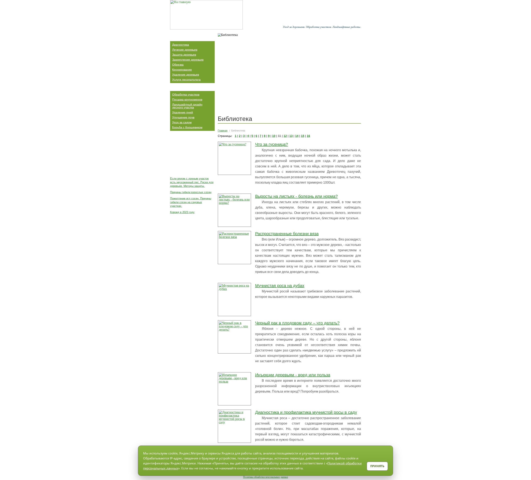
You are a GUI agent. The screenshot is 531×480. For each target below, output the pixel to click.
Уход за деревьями (187, 37)
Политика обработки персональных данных (265, 477)
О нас (284, 22)
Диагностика (180, 44)
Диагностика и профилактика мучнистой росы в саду (306, 412)
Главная (223, 130)
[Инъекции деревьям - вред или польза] (234, 388)
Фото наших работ (321, 22)
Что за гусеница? (271, 144)
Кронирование (182, 69)
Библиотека (298, 22)
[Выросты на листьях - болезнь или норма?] (234, 210)
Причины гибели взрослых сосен (190, 192)
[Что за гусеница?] (234, 158)
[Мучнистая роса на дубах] (234, 299)
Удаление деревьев (185, 74)
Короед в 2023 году (182, 212)
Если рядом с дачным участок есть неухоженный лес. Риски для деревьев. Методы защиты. (191, 182)
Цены (340, 22)
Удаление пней (182, 112)
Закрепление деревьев (187, 59)
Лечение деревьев (184, 49)
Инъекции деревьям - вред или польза (292, 375)
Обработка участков (185, 94)
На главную (270, 22)
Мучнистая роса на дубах (279, 285)
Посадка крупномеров (187, 99)
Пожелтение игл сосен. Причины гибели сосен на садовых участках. (190, 202)
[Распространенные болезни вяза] (234, 247)
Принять (377, 466)
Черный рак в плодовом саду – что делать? (297, 323)
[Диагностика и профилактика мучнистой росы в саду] (234, 426)
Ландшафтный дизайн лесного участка (187, 106)
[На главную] (206, 14)
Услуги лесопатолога (186, 79)
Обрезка (178, 64)
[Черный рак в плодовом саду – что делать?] (234, 337)
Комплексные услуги (188, 87)
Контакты (353, 22)
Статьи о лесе (183, 135)
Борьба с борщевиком (187, 127)
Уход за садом (182, 122)
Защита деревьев (184, 54)
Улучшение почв (183, 117)
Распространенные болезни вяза (287, 233)
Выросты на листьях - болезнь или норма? (296, 196)
